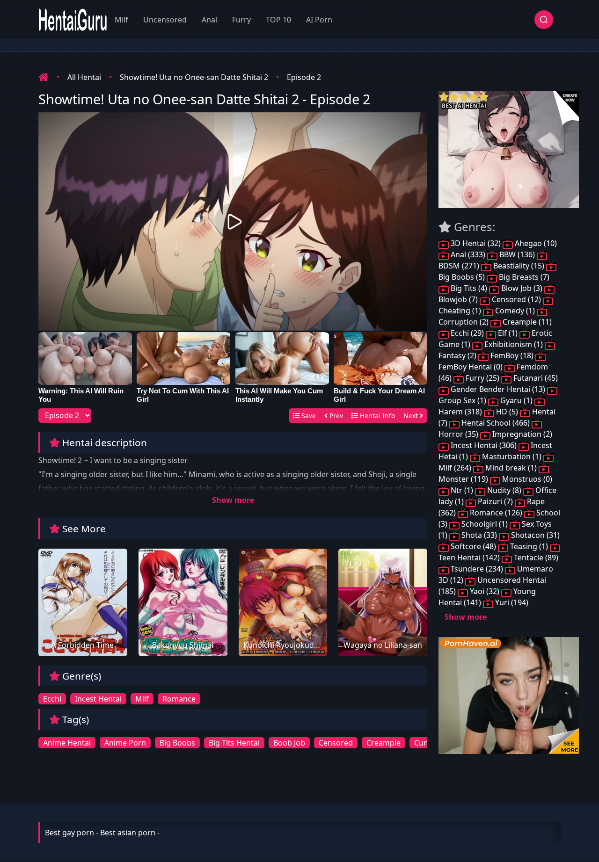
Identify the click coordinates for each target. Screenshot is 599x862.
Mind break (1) (511, 468)
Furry (241, 19)
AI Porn (319, 19)
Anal (209, 19)
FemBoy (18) (512, 355)
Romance (179, 699)
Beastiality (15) (518, 266)
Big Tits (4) (469, 288)
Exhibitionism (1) (513, 344)
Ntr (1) (462, 490)
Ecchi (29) (467, 333)
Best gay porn (69, 832)
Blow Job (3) (521, 288)
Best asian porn (127, 832)
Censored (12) (516, 299)
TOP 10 (278, 19)
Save (308, 415)
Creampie (383, 743)
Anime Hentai (67, 743)
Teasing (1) (529, 546)
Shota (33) (479, 535)
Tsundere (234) (477, 569)
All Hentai (84, 77)
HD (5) (507, 411)
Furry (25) (482, 378)
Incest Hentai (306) (484, 445)
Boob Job (289, 743)
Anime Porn (125, 743)
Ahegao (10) (535, 243)
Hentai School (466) (496, 423)
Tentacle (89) (535, 557)
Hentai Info (376, 415)
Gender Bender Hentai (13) (498, 389)
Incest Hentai (98, 699)
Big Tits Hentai (234, 743)
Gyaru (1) (516, 400)
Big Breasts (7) (523, 277)
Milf (121, 19)
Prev (335, 415)
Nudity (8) (504, 490)
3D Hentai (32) (476, 243)
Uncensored (165, 19)
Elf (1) (507, 333)
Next (411, 415)
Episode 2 (304, 77)
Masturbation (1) (511, 456)
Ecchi (52, 699)
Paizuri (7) (495, 501)
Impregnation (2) (521, 434)
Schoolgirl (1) (485, 524)
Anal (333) (468, 254)
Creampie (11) (526, 322)
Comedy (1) (515, 310)
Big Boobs (177, 743)
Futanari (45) (534, 378)
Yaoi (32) (484, 591)
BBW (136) (517, 254)
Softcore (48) (473, 546)
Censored (336, 743)
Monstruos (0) (526, 479)
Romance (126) (496, 512)
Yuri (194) (510, 602)
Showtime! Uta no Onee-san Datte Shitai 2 (194, 77)
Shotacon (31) (534, 535)
